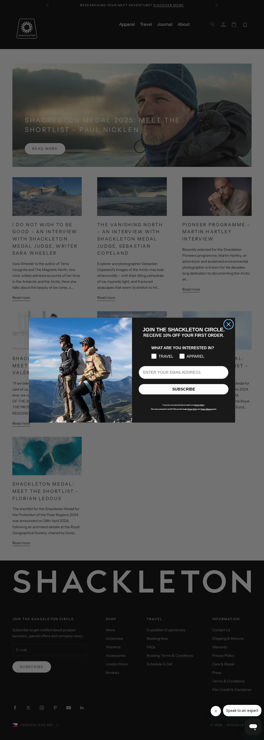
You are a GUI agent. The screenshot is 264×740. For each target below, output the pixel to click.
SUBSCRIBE (183, 389)
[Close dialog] (228, 324)
